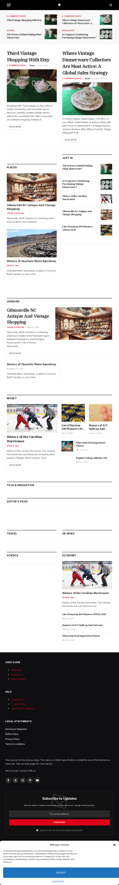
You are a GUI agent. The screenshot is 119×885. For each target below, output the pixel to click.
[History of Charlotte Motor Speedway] (32, 243)
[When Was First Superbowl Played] (67, 446)
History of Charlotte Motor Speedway (31, 261)
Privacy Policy (18, 679)
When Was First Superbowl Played (90, 444)
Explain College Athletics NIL (91, 457)
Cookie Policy (58, 881)
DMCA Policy (11, 734)
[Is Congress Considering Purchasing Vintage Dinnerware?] (106, 34)
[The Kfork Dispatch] (59, 5)
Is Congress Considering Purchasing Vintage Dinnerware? (79, 36)
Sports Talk (13, 265)
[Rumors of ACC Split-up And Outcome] (100, 413)
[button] (114, 844)
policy (69, 830)
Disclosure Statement (16, 729)
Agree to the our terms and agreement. (61, 830)
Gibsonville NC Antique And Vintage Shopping (31, 207)
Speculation (68, 30)
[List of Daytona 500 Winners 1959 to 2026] (106, 230)
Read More (15, 127)
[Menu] (9, 5)
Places (12, 167)
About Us (16, 670)
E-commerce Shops (16, 16)
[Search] (110, 5)
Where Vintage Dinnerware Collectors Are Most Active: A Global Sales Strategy (77, 22)
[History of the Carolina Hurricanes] (106, 199)
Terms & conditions (15, 744)
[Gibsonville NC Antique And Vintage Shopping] (32, 187)
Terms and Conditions (22, 708)
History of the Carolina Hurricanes (74, 198)
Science (11, 30)
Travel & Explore (15, 213)
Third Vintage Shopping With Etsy (24, 20)
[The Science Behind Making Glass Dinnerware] (51, 34)
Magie (32, 65)
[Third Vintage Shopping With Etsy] (51, 19)
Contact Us (17, 674)
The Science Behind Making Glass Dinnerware (24, 36)
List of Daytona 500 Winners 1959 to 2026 (77, 228)
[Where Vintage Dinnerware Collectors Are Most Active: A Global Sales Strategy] (106, 19)
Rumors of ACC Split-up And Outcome (98, 427)
